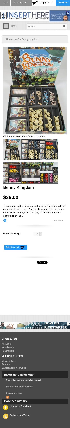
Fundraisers (8, 350)
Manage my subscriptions (19, 386)
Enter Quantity (11, 233)
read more (57, 220)
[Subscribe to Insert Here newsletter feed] (7, 396)
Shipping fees (9, 361)
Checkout (63, 2)
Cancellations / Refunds (14, 367)
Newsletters (8, 347)
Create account (20, 2)
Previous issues (14, 393)
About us (6, 343)
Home (9, 39)
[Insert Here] (35, 19)
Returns (6, 364)
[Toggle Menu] (6, 26)
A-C (17, 39)
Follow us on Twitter (20, 415)
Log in (5, 2)
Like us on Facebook (20, 406)
